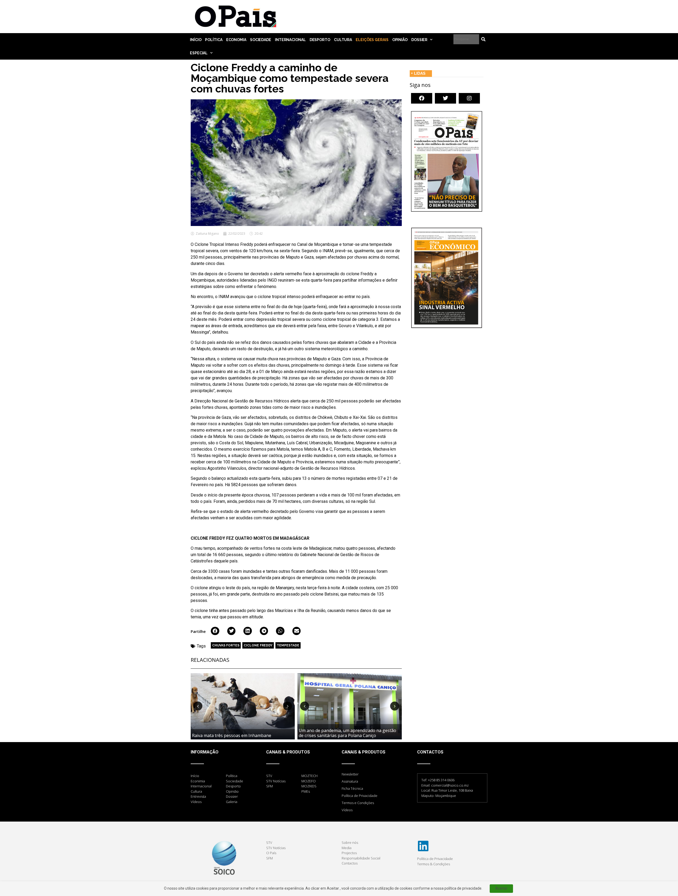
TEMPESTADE (288, 645)
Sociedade (260, 40)
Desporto (320, 40)
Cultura (343, 40)
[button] (215, 631)
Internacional (290, 40)
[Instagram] (469, 98)
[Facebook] (421, 98)
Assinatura (350, 781)
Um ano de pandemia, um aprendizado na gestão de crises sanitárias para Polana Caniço (347, 733)
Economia (236, 40)
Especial (199, 53)
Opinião (400, 40)
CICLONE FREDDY (258, 645)
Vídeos (347, 810)
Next (287, 706)
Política (213, 40)
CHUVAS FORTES (225, 645)
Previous (197, 706)
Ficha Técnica (352, 788)
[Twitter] (445, 98)
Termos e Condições (358, 802)
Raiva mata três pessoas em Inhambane (231, 735)
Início (195, 40)
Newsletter (350, 774)
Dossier (419, 40)
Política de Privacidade (359, 795)
